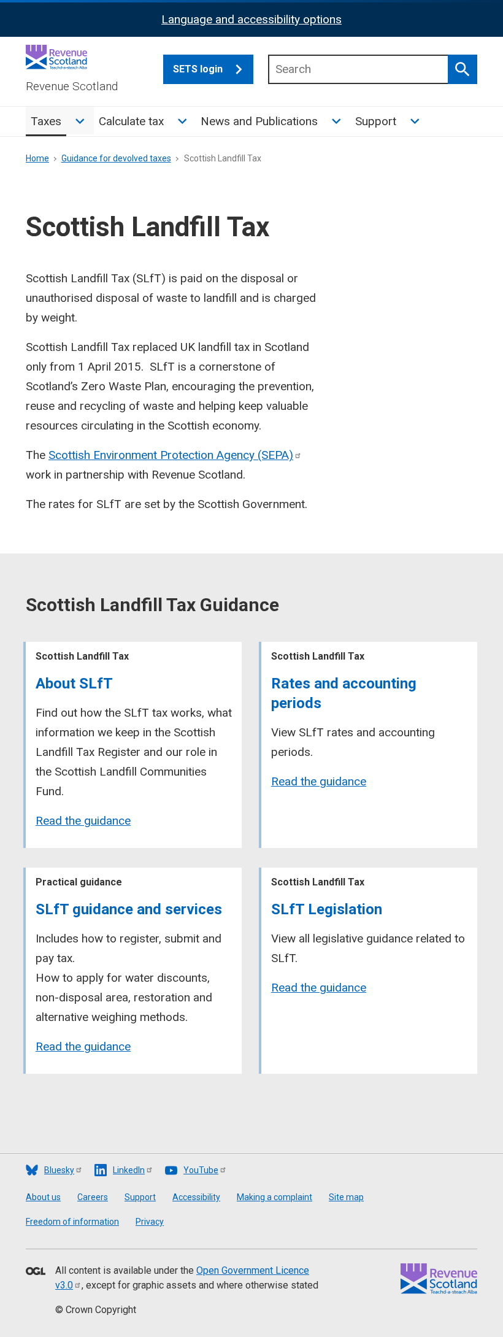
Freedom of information (72, 1222)
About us (43, 1197)
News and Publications (259, 121)
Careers (92, 1197)
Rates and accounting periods (344, 693)
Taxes (46, 121)
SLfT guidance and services (129, 909)
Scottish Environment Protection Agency (170, 455)
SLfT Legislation (326, 909)
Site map (346, 1197)
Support (375, 121)
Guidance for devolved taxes (116, 158)
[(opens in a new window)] (35, 1272)
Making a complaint (274, 1197)
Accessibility (196, 1197)
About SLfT (74, 683)
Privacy (150, 1222)
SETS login (198, 69)
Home (37, 158)
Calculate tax (131, 121)
